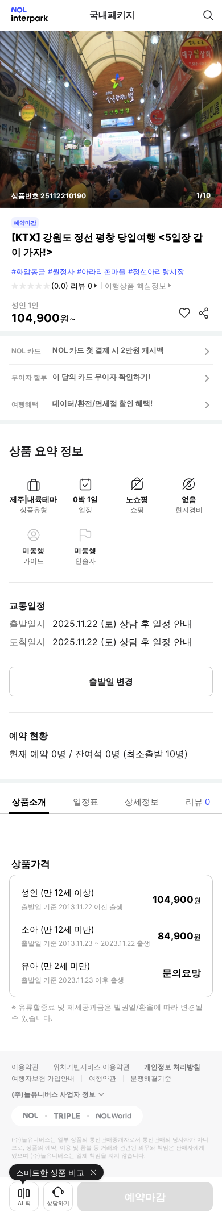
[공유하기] (204, 313)
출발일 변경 (111, 681)
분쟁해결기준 (150, 1078)
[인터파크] (24, 15)
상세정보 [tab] (142, 801)
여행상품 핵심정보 (135, 285)
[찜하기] (184, 313)
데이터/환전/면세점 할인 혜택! (102, 403)
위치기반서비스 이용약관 (91, 1067)
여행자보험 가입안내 (43, 1078)
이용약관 (25, 1067)
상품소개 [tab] (29, 801)
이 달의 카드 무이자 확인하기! (101, 376)
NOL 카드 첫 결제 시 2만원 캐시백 (108, 349)
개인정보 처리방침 (172, 1067)
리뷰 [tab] (198, 801)
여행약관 (102, 1078)
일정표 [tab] (85, 801)
